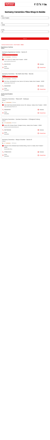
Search (25, 38)
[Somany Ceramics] (9, 4)
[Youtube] (43, 4)
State (2, 16)
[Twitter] (40, 4)
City (2, 23)
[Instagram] (37, 4)
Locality (2, 29)
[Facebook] (35, 4)
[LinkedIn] (45, 4)
